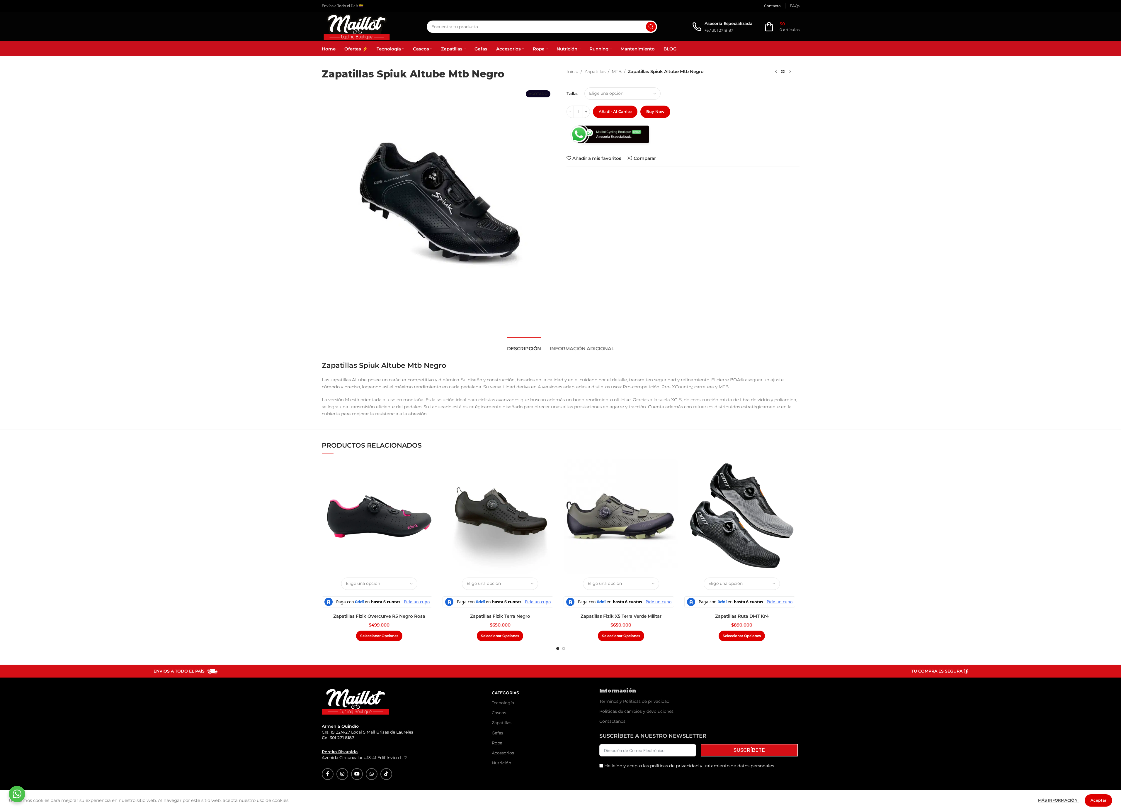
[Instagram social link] (342, 774)
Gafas (497, 733)
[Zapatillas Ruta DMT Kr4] (742, 516)
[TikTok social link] (386, 774)
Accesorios (503, 753)
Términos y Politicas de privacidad (634, 701)
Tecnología (503, 702)
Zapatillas (594, 71)
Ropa (497, 743)
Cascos (499, 712)
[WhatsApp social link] (371, 774)
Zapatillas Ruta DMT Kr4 (742, 616)
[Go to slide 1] (557, 648)
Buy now (655, 111)
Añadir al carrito (615, 111)
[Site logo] (357, 26)
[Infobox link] (722, 26)
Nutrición (501, 763)
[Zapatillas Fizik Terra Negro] (500, 516)
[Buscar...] (651, 27)
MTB (617, 71)
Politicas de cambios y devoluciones (636, 711)
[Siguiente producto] (790, 71)
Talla (572, 93)
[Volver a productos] (783, 71)
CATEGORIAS (505, 692)
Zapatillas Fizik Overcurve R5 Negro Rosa (379, 616)
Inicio (572, 71)
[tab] (524, 346)
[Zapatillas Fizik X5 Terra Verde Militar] (621, 516)
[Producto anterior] (776, 71)
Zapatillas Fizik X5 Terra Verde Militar (621, 616)
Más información (1058, 800)
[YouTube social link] (357, 774)
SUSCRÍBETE (749, 750)
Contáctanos (612, 721)
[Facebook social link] (328, 774)
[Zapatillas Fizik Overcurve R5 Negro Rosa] (379, 516)
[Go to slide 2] (563, 648)
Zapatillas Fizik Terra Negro (500, 616)
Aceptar (1098, 800)
